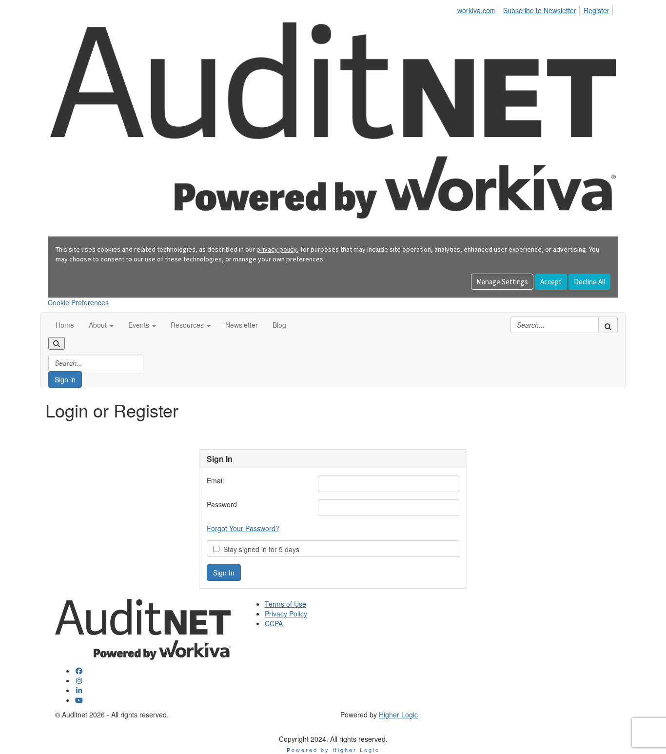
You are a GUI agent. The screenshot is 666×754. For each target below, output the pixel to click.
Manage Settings (502, 281)
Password (222, 504)
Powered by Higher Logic (333, 750)
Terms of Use (285, 604)
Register (596, 10)
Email (215, 480)
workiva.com (476, 10)
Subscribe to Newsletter (539, 10)
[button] (101, 325)
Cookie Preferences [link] (78, 302)
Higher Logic (398, 714)
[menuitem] (479, 8)
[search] (608, 325)
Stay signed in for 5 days (259, 549)
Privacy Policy (286, 613)
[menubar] (536, 8)
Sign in (65, 379)
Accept (551, 281)
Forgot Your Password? (243, 528)
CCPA (274, 623)
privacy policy (276, 249)
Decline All (589, 281)
